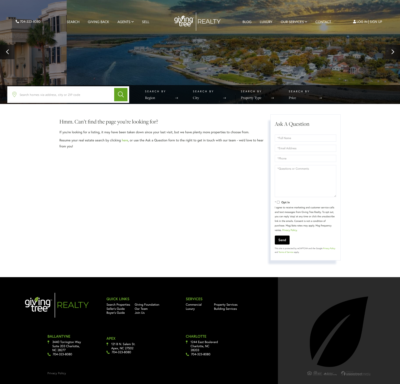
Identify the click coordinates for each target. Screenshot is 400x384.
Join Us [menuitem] (140, 313)
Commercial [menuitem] (194, 305)
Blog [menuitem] (246, 21)
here (125, 140)
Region (150, 97)
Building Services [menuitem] (225, 309)
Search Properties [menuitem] (118, 305)
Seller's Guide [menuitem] (115, 309)
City (196, 97)
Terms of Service (286, 252)
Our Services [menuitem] (292, 21)
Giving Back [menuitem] (98, 21)
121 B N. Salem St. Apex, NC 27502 (123, 346)
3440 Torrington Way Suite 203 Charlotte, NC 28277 (66, 346)
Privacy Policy (289, 230)
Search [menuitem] (73, 21)
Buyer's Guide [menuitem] (115, 313)
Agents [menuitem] (124, 21)
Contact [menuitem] (323, 21)
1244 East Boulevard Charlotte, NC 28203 (204, 346)
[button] (7, 52)
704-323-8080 (30, 21)
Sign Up (376, 22)
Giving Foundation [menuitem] (147, 305)
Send (282, 240)
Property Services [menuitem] (226, 305)
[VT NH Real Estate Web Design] (356, 373)
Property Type (251, 97)
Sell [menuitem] (145, 21)
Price (292, 97)
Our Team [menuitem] (141, 309)
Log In (362, 22)
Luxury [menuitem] (266, 21)
